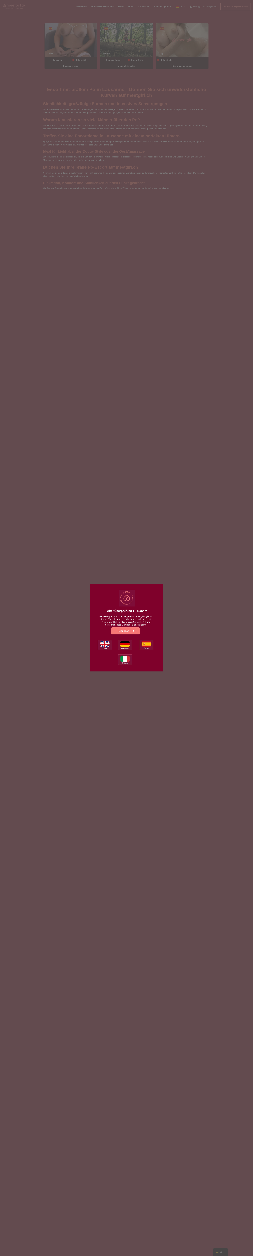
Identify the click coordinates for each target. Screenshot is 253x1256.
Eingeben (124, 630)
